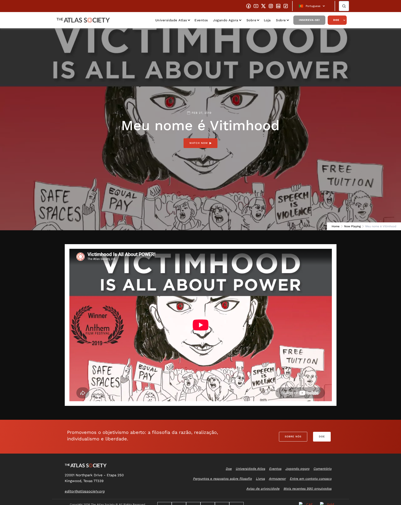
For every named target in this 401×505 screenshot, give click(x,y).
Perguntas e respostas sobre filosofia (222, 478)
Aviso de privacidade (263, 488)
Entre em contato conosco (311, 478)
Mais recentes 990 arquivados (308, 488)
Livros (260, 478)
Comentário (323, 468)
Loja (267, 20)
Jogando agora (225, 20)
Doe (336, 20)
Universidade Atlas (171, 20)
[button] (313, 6)
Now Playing (352, 226)
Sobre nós (293, 436)
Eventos (201, 20)
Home (336, 226)
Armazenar (277, 478)
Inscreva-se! (309, 20)
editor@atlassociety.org (85, 491)
